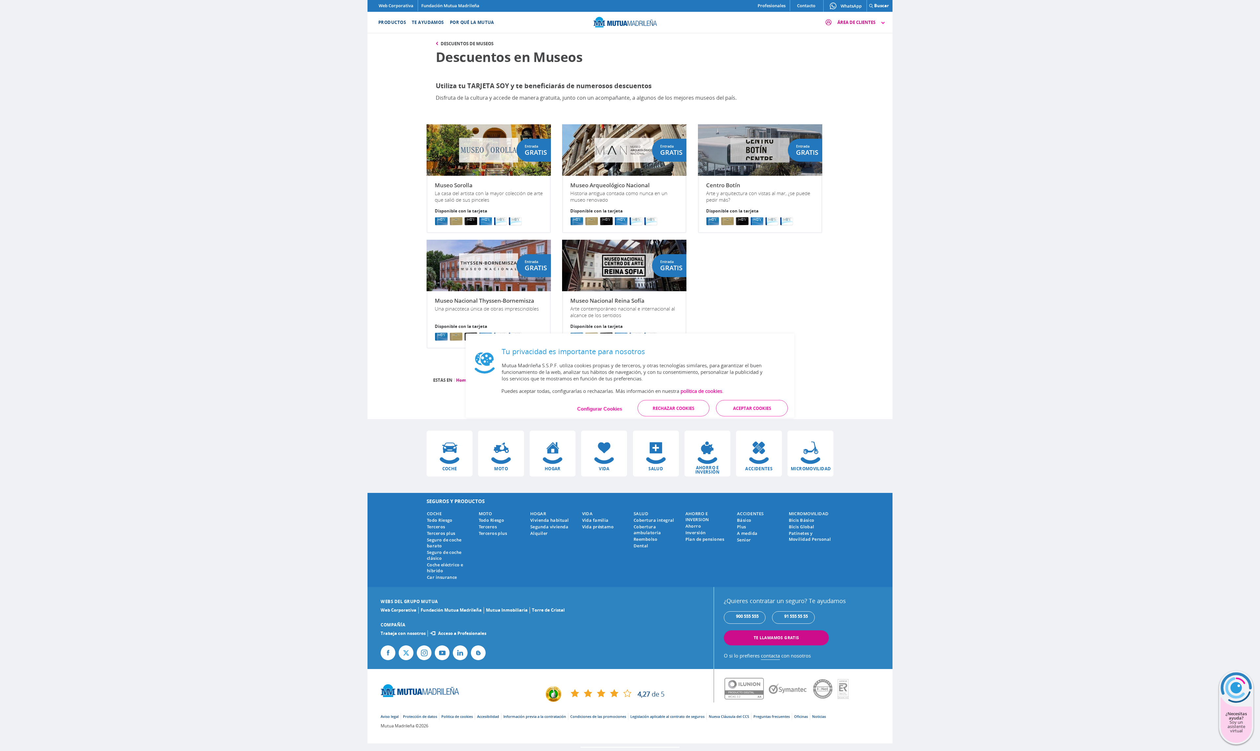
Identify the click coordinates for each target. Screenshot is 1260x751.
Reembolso (645, 539)
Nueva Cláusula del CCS (729, 716)
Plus (741, 527)
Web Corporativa (396, 6)
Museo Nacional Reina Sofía (607, 300)
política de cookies (701, 390)
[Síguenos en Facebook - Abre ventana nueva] (388, 652)
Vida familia (595, 520)
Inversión (695, 533)
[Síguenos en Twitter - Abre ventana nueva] (406, 652)
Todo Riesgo (439, 520)
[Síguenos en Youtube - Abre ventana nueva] (442, 652)
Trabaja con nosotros (403, 633)
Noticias (819, 716)
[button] (449, 453)
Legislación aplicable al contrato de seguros (667, 716)
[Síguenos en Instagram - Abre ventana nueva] (424, 652)
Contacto (806, 6)
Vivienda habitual (549, 520)
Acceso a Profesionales (462, 633)
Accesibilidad (488, 716)
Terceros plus (441, 533)
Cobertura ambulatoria (647, 530)
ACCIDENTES (750, 514)
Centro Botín (723, 185)
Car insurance (442, 577)
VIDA (587, 514)
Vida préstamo (598, 527)
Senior (744, 540)
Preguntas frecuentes (771, 716)
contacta (770, 655)
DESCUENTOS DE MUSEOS (467, 44)
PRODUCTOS (392, 22)
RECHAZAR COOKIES (673, 408)
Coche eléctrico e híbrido (445, 568)
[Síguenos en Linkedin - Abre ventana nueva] (460, 652)
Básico (744, 520)
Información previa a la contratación (534, 716)
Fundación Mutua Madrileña (450, 6)
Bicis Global (801, 527)
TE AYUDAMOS (428, 22)
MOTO (485, 514)
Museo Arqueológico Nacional (610, 185)
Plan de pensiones (704, 539)
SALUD (641, 514)
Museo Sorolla (453, 185)
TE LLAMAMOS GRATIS (776, 637)
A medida (747, 533)
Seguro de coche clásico (444, 555)
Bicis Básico (801, 520)
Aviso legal (390, 716)
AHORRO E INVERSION (697, 516)
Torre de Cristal (548, 610)
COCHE (434, 514)
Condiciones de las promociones (598, 716)
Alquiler (539, 533)
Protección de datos (420, 716)
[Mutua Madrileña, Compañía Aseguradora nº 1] (630, 21)
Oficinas (801, 716)
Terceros (436, 527)
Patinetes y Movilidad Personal (810, 536)
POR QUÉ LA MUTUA (472, 22)
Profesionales (772, 6)
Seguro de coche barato (444, 543)
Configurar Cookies (599, 408)
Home (462, 380)
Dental (641, 546)
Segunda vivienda (549, 527)
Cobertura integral (654, 520)
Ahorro (693, 526)
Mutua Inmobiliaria (507, 610)
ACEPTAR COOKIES (752, 408)
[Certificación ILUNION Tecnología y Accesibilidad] (746, 689)
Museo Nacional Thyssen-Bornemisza (484, 300)
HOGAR (538, 514)
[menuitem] (388, 22)
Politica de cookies (457, 716)
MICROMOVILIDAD (809, 514)
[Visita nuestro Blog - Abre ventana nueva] (478, 652)
